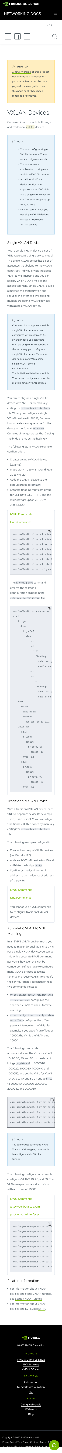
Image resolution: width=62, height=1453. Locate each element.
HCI (31, 1391)
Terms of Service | (49, 1442)
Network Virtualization (31, 1387)
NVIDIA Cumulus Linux (31, 1359)
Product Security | (45, 1446)
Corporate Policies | (26, 1446)
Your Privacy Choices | (28, 1442)
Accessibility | (9, 1446)
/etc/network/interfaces (25, 1214)
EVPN (41, 1308)
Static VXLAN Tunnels (28, 1298)
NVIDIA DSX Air (30, 1369)
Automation (31, 1382)
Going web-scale (31, 1404)
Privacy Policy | (9, 1442)
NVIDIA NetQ (31, 1364)
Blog (31, 1414)
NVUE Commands (21, 514)
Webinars (31, 1409)
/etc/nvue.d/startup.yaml (25, 1206)
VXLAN (30, 127)
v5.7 (49, 25)
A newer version (21, 71)
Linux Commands (20, 522)
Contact (6, 1450)
